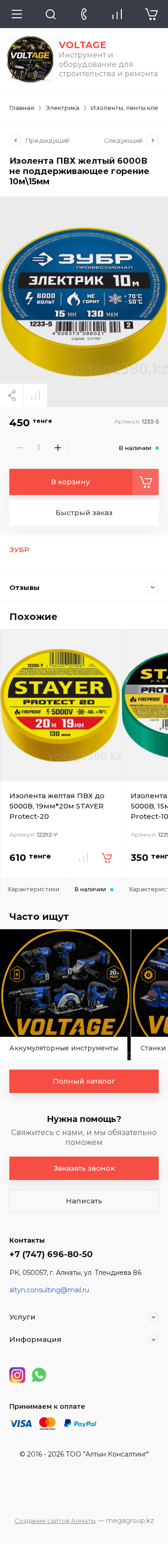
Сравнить (35, 395)
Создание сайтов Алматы (55, 1520)
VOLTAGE (82, 45)
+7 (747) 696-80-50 (51, 1254)
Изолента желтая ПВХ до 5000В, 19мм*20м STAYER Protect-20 (57, 806)
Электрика (62, 107)
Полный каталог (84, 1081)
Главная (21, 107)
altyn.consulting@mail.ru (49, 1290)
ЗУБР (19, 549)
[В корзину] (107, 857)
